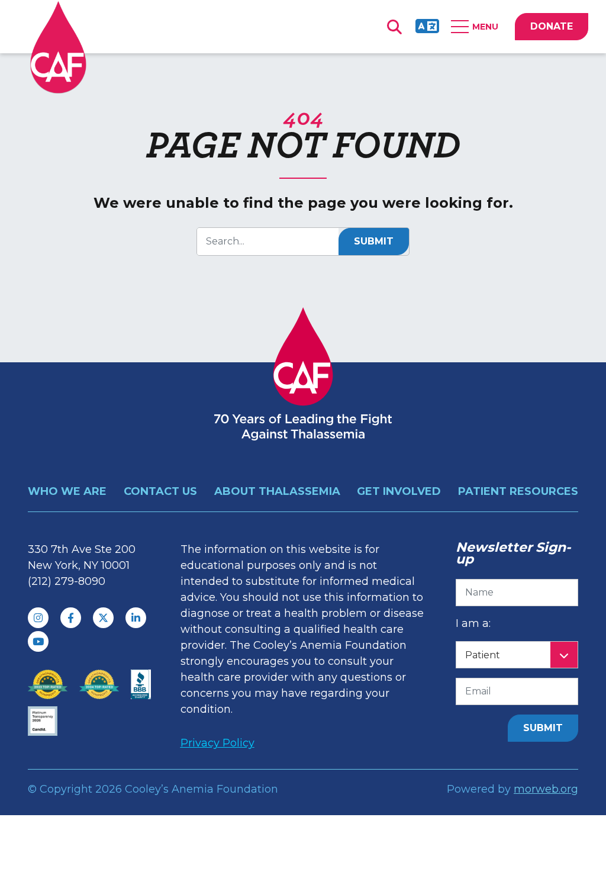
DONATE (551, 26)
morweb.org (546, 789)
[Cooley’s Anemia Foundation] (58, 47)
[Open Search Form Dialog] (394, 26)
